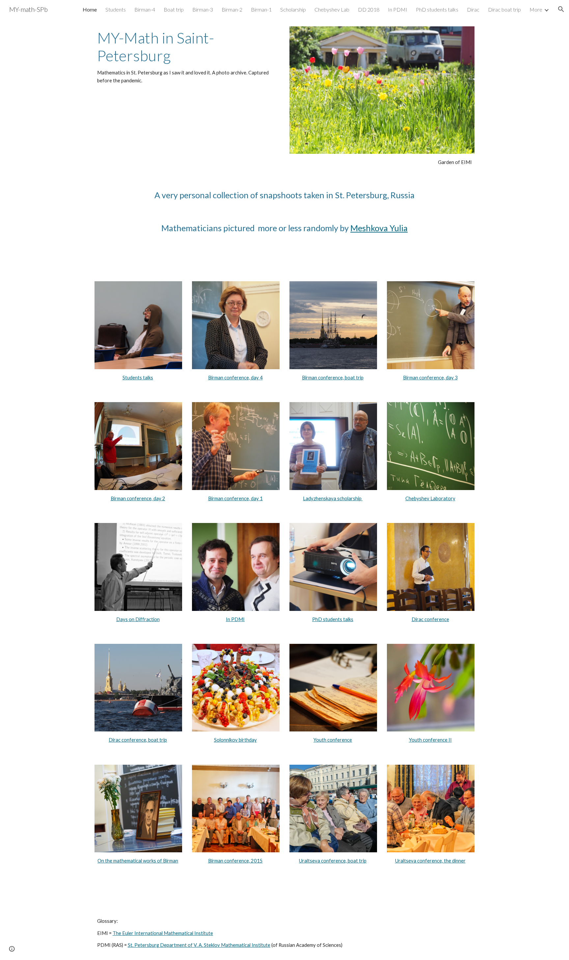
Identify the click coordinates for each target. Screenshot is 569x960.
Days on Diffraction (138, 619)
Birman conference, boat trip (333, 377)
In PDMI (235, 619)
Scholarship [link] (293, 9)
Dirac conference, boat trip (138, 740)
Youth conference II (430, 740)
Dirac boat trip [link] (504, 9)
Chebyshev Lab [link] (331, 9)
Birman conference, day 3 (430, 377)
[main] (187, 57)
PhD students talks (332, 619)
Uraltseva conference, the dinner (430, 861)
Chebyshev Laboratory (430, 498)
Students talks (137, 377)
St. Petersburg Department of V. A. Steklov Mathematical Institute (199, 945)
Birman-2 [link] (232, 9)
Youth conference (332, 740)
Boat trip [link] (174, 9)
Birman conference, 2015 (235, 861)
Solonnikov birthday (235, 740)
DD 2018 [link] (368, 9)
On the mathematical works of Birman (137, 861)
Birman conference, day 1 (235, 498)
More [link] (535, 9)
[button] (561, 9)
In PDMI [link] (397, 9)
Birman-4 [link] (144, 9)
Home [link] (90, 9)
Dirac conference (430, 619)
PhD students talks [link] (437, 9)
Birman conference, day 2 (138, 498)
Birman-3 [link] (202, 9)
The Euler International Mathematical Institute (163, 933)
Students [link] (115, 9)
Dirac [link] (473, 9)
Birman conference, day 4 (235, 377)
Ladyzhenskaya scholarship (333, 498)
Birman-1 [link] (261, 9)
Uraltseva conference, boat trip (332, 861)
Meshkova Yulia (379, 228)
